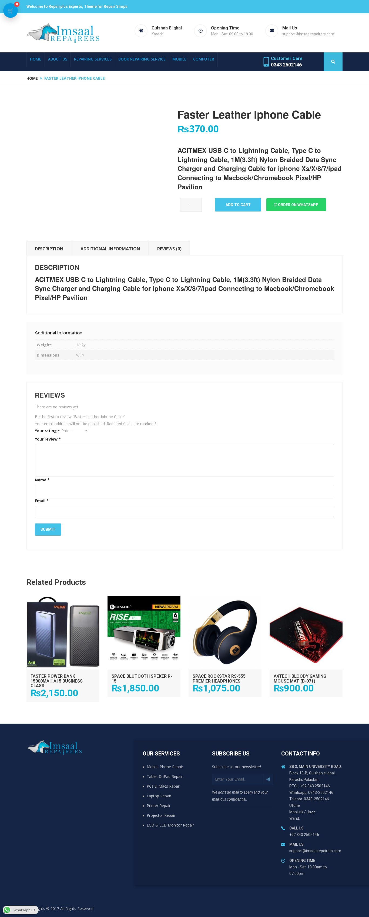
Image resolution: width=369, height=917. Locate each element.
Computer (203, 59)
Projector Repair (161, 815)
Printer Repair (158, 805)
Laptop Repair (159, 795)
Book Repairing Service (142, 59)
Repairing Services (93, 59)
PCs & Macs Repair (163, 786)
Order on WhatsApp (297, 205)
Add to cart (238, 205)
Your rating (47, 430)
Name (42, 479)
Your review (48, 439)
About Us (57, 59)
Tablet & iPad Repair (165, 776)
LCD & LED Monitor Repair (170, 825)
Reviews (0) (169, 249)
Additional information (110, 249)
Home (35, 59)
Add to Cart (63, 601)
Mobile (179, 59)
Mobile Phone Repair (165, 766)
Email (42, 500)
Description (49, 249)
